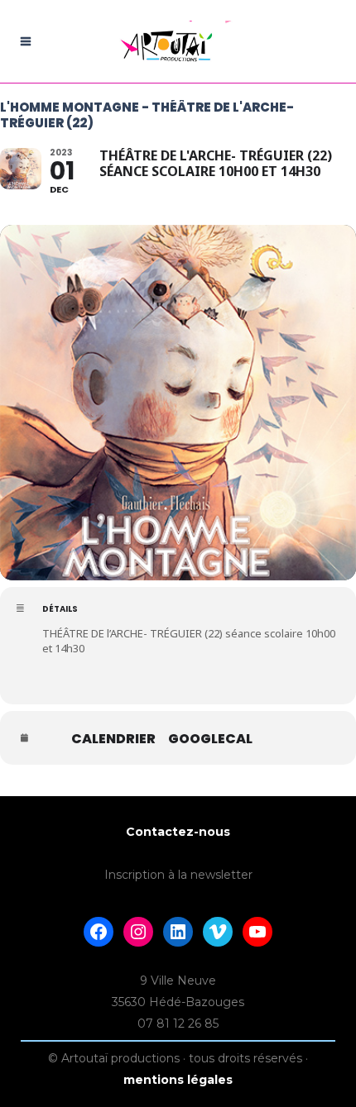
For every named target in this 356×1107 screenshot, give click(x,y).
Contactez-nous (178, 831)
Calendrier (113, 739)
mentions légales (178, 1079)
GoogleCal (210, 739)
